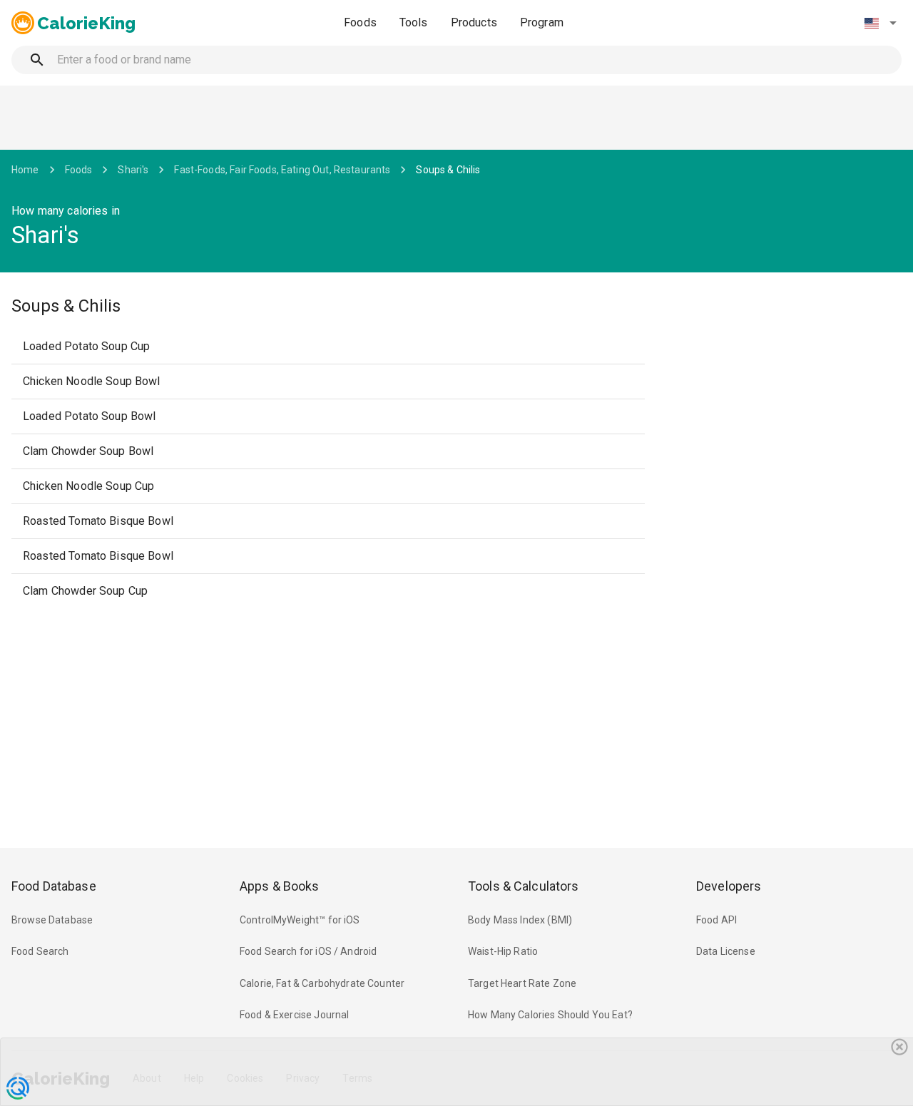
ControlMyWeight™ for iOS (300, 920)
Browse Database (52, 920)
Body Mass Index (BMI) (520, 920)
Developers (728, 886)
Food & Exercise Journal (294, 1014)
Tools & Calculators (523, 886)
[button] (880, 22)
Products (474, 22)
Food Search (40, 951)
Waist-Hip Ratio (503, 951)
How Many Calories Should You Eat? (550, 1014)
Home (25, 169)
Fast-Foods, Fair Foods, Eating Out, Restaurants (282, 169)
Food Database (53, 886)
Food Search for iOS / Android (308, 951)
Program (541, 22)
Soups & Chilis (448, 169)
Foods (360, 22)
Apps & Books (280, 886)
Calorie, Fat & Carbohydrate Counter (322, 983)
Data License (725, 951)
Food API (716, 920)
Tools (413, 22)
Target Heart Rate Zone (522, 983)
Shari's (133, 169)
